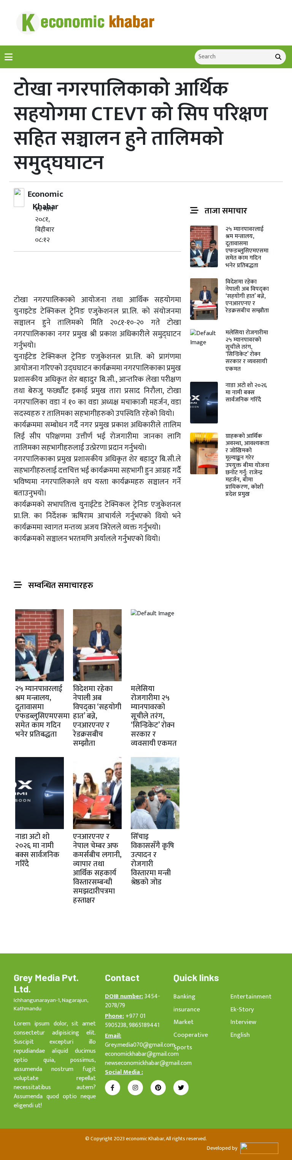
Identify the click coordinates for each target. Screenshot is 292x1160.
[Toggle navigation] (8, 57)
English (240, 1035)
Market (183, 1022)
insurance (186, 1009)
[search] (278, 56)
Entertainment (250, 996)
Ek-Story (242, 1009)
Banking (184, 996)
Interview (243, 1022)
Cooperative (190, 1035)
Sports (182, 1047)
